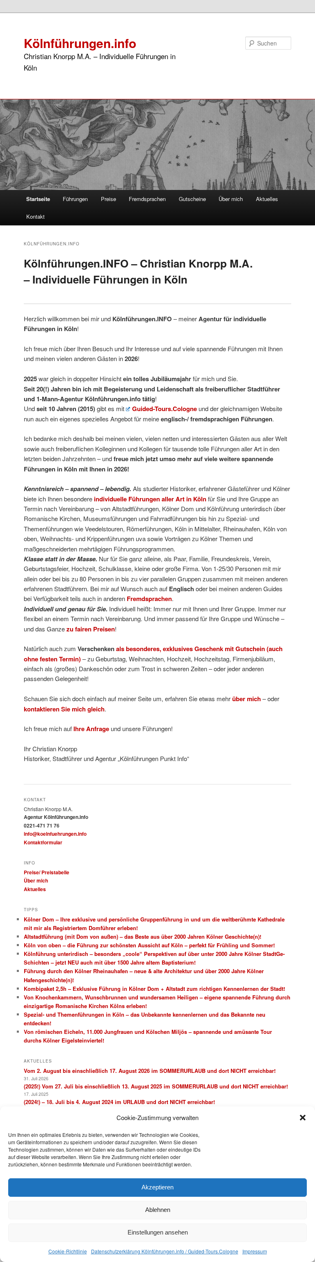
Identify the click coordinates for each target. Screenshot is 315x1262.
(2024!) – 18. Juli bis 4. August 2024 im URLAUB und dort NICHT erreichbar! (119, 1102)
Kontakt (35, 216)
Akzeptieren (157, 1187)
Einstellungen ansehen (158, 1232)
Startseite (38, 199)
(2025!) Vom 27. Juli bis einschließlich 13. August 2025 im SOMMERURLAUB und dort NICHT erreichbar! (156, 1086)
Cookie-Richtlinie (67, 1251)
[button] (303, 1117)
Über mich (231, 199)
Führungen (75, 199)
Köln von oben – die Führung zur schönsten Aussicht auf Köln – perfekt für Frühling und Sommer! (149, 945)
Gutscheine (192, 199)
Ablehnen (157, 1209)
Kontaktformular (43, 842)
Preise (108, 199)
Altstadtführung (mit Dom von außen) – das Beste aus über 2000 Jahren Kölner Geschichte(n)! (142, 936)
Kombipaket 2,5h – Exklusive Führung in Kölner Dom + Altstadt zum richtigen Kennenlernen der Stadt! (154, 988)
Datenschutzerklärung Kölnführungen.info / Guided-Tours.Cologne (164, 1251)
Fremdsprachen (147, 199)
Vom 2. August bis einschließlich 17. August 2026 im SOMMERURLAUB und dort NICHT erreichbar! (150, 1071)
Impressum (254, 1251)
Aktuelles (267, 199)
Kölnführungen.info (80, 43)
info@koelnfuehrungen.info (55, 833)
